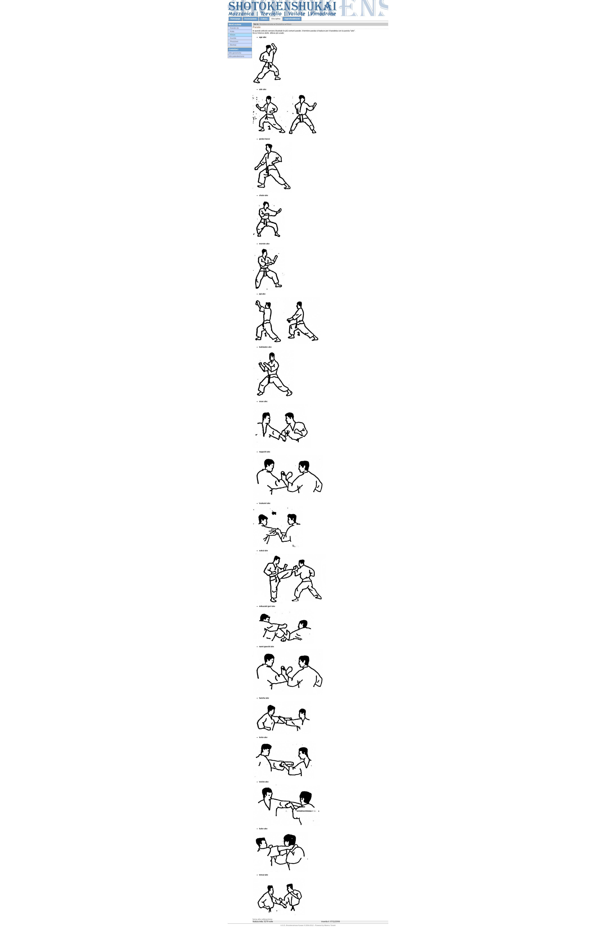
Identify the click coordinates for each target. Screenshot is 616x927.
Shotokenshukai (266, 24)
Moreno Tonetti (329, 925)
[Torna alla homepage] (308, 15)
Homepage (235, 19)
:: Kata (231, 31)
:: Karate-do (234, 28)
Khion (288, 24)
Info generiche (235, 53)
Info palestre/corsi (236, 56)
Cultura (264, 19)
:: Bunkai (232, 45)
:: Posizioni (233, 41)
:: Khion (232, 35)
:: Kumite (232, 38)
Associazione (250, 19)
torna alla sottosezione (262, 919)
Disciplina (275, 19)
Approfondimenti (292, 19)
